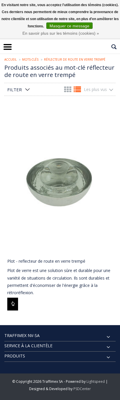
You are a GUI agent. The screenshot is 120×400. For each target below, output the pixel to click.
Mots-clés (30, 59)
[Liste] (77, 90)
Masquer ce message (69, 26)
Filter (14, 89)
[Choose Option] (12, 304)
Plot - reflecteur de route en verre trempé (46, 261)
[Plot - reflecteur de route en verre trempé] (60, 180)
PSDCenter (82, 388)
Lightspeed (96, 381)
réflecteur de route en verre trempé (74, 59)
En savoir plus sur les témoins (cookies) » (60, 33)
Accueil (10, 59)
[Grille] (68, 90)
